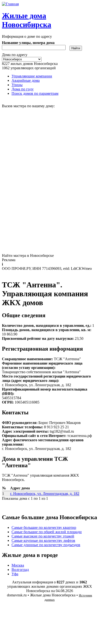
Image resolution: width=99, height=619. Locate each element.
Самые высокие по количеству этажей (43, 536)
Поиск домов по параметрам (35, 93)
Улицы (17, 85)
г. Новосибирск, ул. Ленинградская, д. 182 (44, 494)
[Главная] (10, 4)
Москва (18, 565)
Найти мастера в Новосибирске (28, 255)
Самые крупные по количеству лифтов (43, 540)
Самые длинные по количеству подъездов (46, 545)
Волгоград (20, 570)
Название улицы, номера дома (28, 43)
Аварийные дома (26, 80)
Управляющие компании (32, 76)
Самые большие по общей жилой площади (47, 532)
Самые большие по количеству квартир (44, 527)
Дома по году (23, 89)
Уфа (15, 574)
